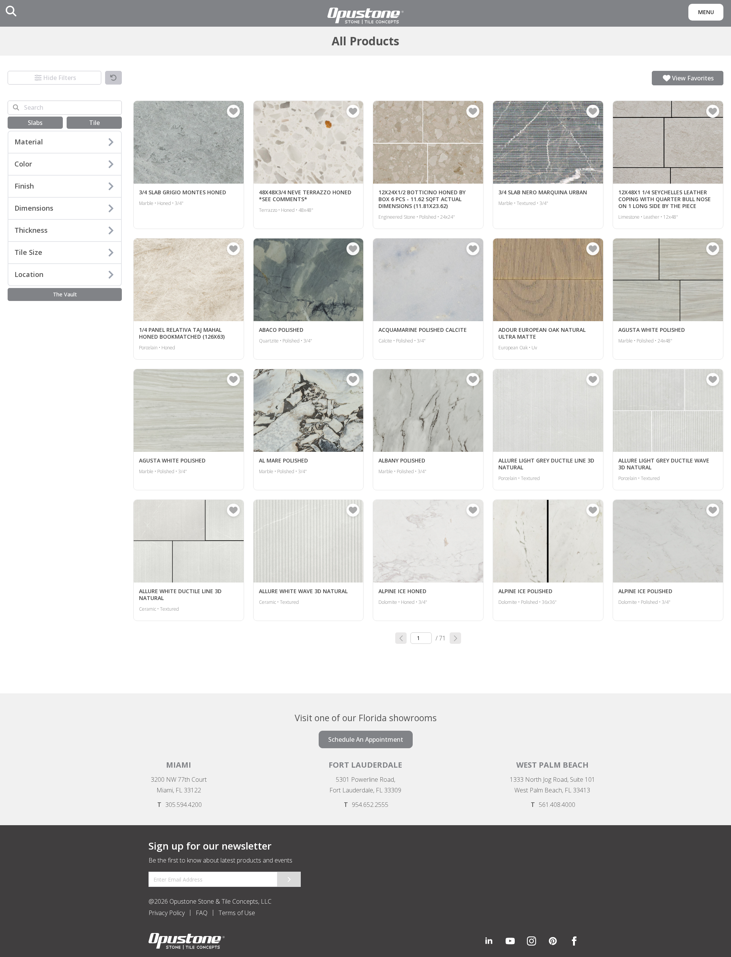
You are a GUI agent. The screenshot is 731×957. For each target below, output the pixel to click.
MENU (706, 12)
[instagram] (531, 941)
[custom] (510, 941)
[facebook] (574, 941)
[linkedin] (488, 941)
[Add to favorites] (233, 111)
